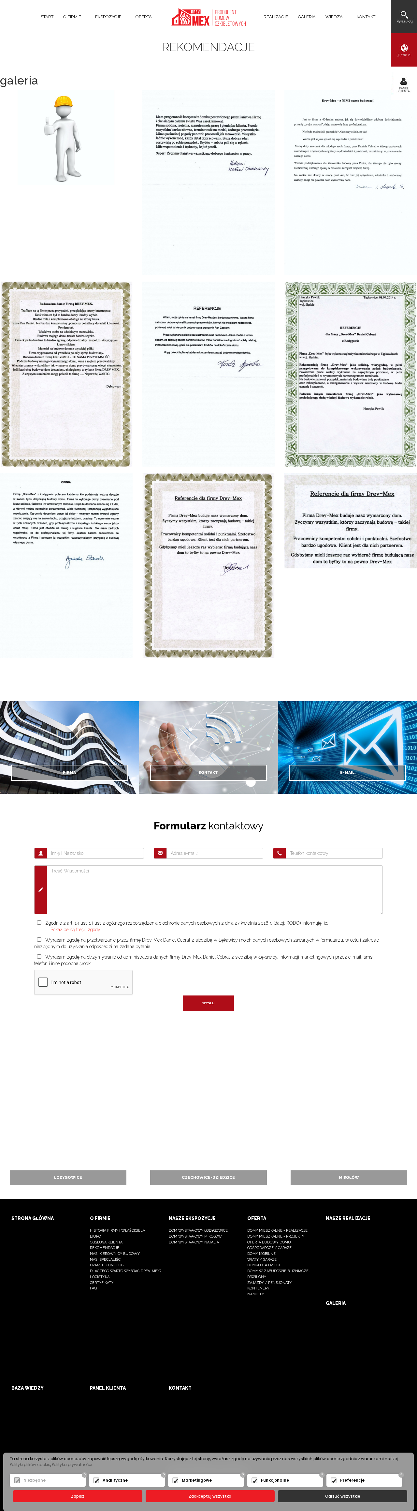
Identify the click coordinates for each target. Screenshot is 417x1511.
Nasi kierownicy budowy (115, 1254)
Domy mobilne (261, 1254)
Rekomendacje (104, 1248)
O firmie (100, 1218)
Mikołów (349, 1177)
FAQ (93, 1288)
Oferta (256, 1218)
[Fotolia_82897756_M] (66, 137)
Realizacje (276, 16)
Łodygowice (68, 1177)
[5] (66, 373)
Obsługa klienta (106, 1242)
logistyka (99, 1277)
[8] (66, 565)
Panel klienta (108, 1388)
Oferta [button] (144, 16)
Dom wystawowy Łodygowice (198, 1230)
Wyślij (208, 1003)
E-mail (347, 772)
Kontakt (366, 16)
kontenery (258, 1288)
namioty (255, 1294)
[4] (208, 182)
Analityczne (115, 1480)
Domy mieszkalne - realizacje (277, 1230)
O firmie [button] (72, 16)
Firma (69, 772)
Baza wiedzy (27, 1388)
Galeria (307, 16)
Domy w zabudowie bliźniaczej (278, 1271)
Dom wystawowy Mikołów (195, 1236)
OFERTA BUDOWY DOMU (269, 1242)
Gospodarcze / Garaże (269, 1248)
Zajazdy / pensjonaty (269, 1283)
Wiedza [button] (334, 16)
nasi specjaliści (106, 1259)
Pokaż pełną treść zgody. (75, 929)
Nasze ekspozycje (192, 1218)
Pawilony (256, 1277)
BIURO (95, 1236)
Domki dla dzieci (263, 1265)
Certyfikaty (101, 1283)
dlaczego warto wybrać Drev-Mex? (125, 1271)
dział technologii (107, 1265)
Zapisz (77, 1496)
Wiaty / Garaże (262, 1259)
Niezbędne (34, 1480)
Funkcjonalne (275, 1480)
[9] (208, 565)
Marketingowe (197, 1480)
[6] (208, 373)
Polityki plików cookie (30, 1464)
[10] (350, 520)
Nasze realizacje (348, 1218)
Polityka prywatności (72, 1464)
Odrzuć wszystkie (342, 1496)
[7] (350, 373)
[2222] (350, 182)
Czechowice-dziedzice (208, 1177)
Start (47, 16)
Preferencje (352, 1480)
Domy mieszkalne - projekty (275, 1236)
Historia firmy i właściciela (117, 1230)
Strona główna (32, 1218)
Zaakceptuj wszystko (210, 1496)
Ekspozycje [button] (108, 16)
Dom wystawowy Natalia (194, 1242)
